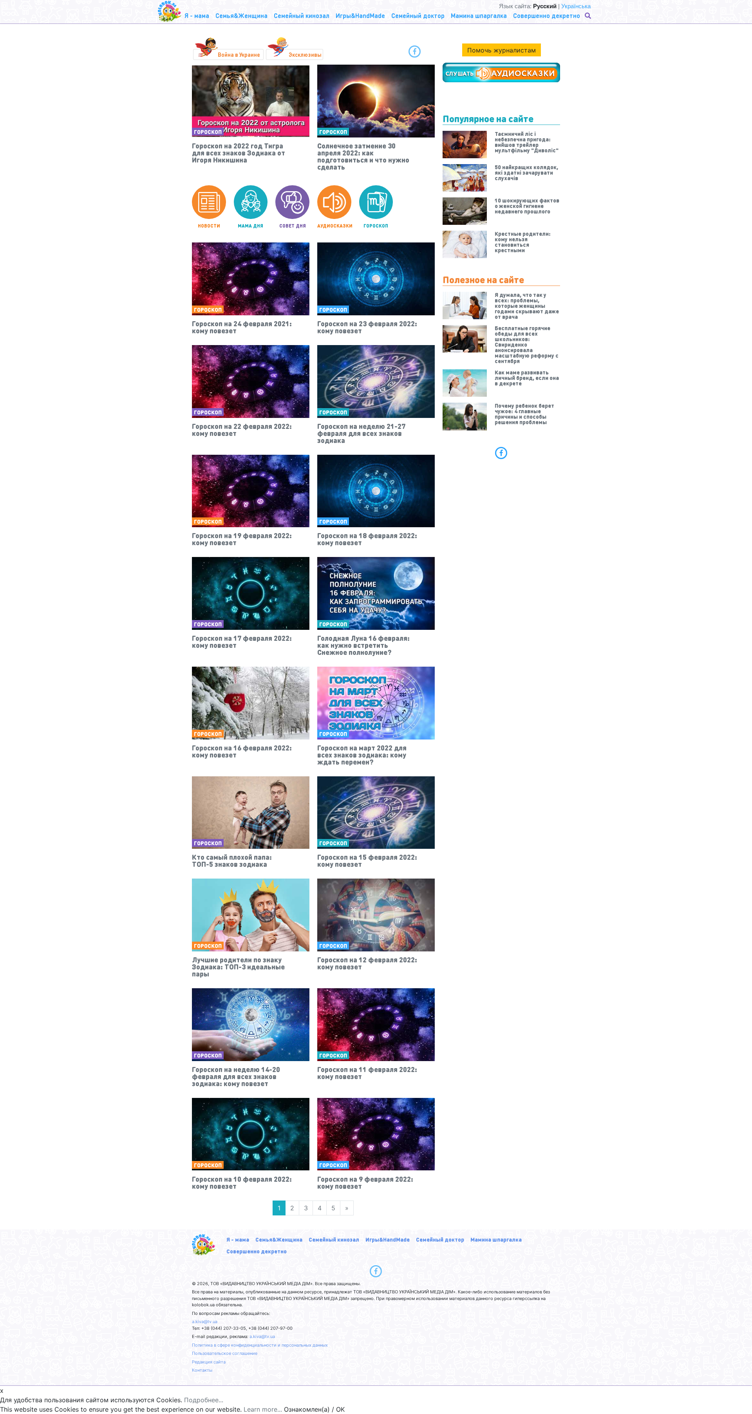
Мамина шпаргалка (496, 1239)
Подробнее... (203, 1400)
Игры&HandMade (387, 1239)
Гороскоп (208, 131)
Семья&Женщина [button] (241, 15)
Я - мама (237, 1239)
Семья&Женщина (278, 1239)
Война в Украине (239, 54)
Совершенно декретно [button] (546, 15)
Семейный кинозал (334, 1239)
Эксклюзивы (305, 54)
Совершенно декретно (256, 1251)
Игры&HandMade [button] (360, 15)
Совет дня (292, 226)
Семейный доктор (440, 1239)
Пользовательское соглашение (224, 1353)
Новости (209, 226)
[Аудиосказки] (501, 72)
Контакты (202, 1370)
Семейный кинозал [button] (301, 15)
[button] (588, 16)
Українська (576, 6)
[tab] (501, 453)
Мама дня (250, 226)
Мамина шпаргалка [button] (479, 15)
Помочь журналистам (501, 50)
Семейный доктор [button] (418, 15)
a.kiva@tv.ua (204, 1321)
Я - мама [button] (196, 15)
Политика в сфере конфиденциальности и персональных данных (260, 1345)
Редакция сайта (209, 1362)
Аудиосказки (334, 226)
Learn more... (263, 1409)
